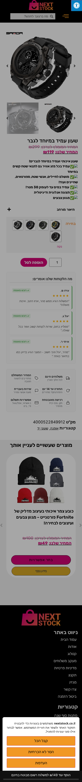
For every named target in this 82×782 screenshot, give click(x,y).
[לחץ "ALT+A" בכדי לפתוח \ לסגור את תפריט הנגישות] (76, 5)
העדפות (41, 763)
